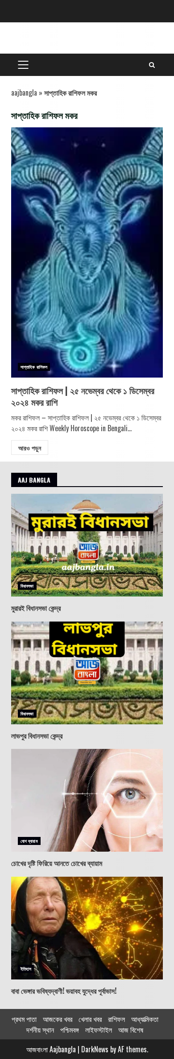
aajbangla (24, 92)
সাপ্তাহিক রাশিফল (34, 366)
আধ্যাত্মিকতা (144, 1018)
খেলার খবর (90, 1018)
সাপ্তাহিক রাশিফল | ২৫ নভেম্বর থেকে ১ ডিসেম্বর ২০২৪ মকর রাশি (87, 252)
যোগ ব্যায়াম (29, 840)
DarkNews (94, 1049)
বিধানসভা (27, 585)
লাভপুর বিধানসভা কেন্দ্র (87, 673)
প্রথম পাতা (24, 1018)
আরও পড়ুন (29, 447)
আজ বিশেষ (130, 1029)
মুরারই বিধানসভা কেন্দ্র (87, 545)
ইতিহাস (26, 968)
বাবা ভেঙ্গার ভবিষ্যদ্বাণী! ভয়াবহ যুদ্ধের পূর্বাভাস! (87, 928)
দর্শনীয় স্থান (40, 1029)
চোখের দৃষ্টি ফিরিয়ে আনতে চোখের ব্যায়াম (87, 800)
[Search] (152, 64)
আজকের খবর (57, 1018)
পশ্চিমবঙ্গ (69, 1029)
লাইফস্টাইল (98, 1029)
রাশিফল (116, 1018)
